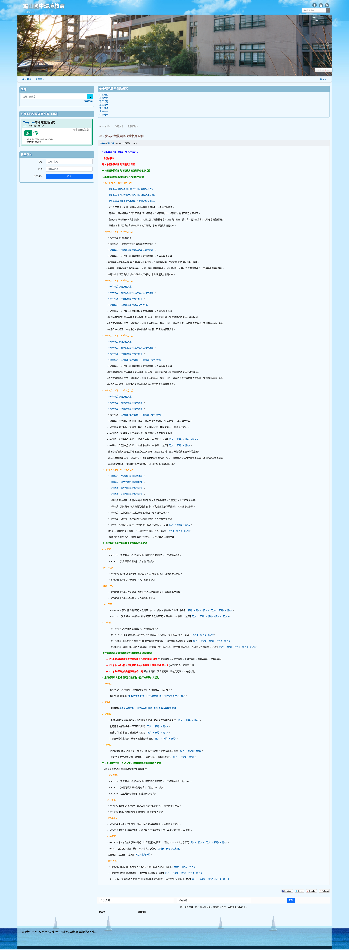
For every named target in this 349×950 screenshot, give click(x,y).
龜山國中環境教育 (44, 6)
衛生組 (103, 143)
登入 (322, 79)
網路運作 (103, 98)
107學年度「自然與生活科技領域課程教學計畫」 (131, 293)
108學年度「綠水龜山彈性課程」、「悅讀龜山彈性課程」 (134, 360)
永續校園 (103, 111)
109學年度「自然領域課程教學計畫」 (126, 403)
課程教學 (103, 105)
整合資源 (103, 108)
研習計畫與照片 (142, 854)
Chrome (33, 932)
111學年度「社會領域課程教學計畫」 (126, 494)
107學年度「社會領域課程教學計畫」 (126, 299)
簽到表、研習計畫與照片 (169, 848)
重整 (291, 900)
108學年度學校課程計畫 (120, 342)
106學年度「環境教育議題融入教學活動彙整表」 (131, 250)
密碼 (40, 169)
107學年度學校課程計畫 (120, 286)
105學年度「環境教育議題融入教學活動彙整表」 (132, 201)
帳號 (40, 161)
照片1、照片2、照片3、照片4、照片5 (210, 616)
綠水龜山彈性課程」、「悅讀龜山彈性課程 (140, 415)
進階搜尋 (88, 101)
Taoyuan (29, 122)
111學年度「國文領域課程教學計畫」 (126, 482)
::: (49, 79)
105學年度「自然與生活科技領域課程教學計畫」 (132, 195)
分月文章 (119, 126)
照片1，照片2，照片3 (188, 720)
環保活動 (103, 101)
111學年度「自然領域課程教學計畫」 (126, 488)
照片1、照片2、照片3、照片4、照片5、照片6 (210, 610)
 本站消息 (105, 126)
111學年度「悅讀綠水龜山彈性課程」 (126, 476)
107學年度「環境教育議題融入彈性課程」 (128, 305)
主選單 (38, 79)
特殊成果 (103, 114)
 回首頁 (26, 79)
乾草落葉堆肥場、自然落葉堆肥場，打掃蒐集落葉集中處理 (157, 696)
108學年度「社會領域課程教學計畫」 (126, 354)
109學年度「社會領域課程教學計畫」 (126, 409)
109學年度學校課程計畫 (120, 397)
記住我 (39, 176)
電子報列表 (132, 126)
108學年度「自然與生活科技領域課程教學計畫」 (131, 348)
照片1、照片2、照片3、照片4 (183, 439)
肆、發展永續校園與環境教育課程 (121, 136)
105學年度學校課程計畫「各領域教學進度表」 (131, 189)
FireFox (45, 932)
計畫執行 (103, 95)
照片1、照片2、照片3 (179, 445)
